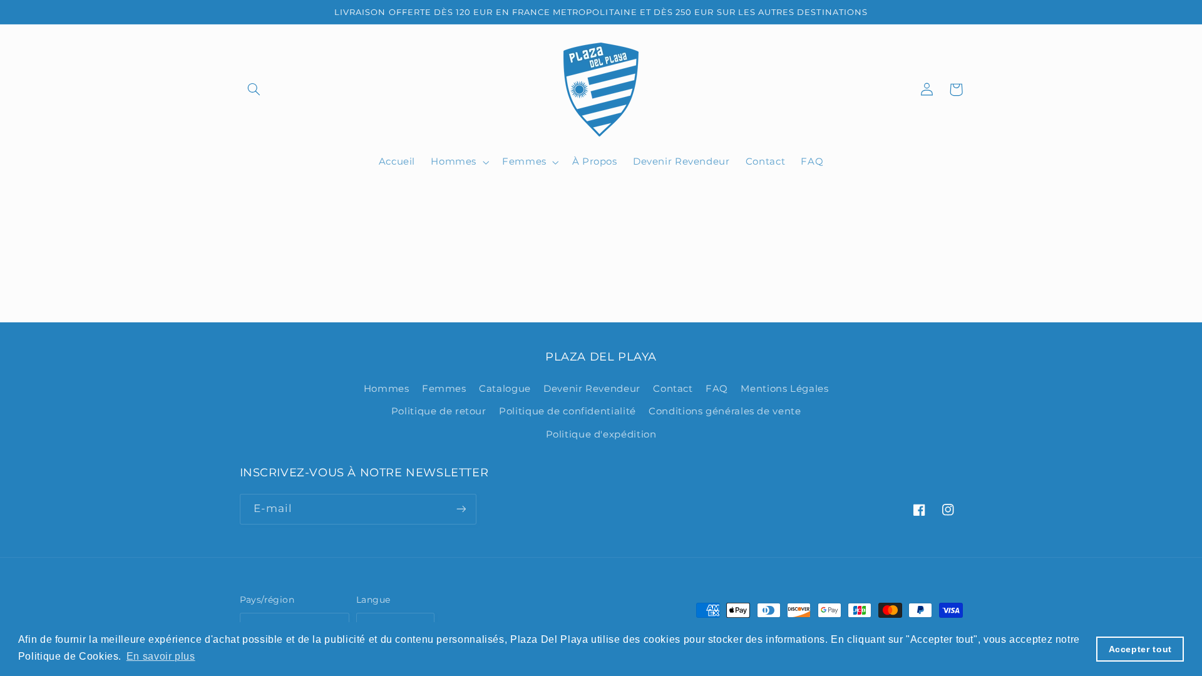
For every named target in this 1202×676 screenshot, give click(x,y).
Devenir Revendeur (591, 388)
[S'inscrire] (460, 509)
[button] (254, 89)
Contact (672, 388)
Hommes (386, 388)
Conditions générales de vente (725, 411)
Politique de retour (438, 411)
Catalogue (505, 388)
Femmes (444, 388)
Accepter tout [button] (1140, 649)
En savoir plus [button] (160, 656)
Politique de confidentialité (567, 411)
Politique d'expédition (601, 434)
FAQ (717, 388)
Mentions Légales (784, 388)
